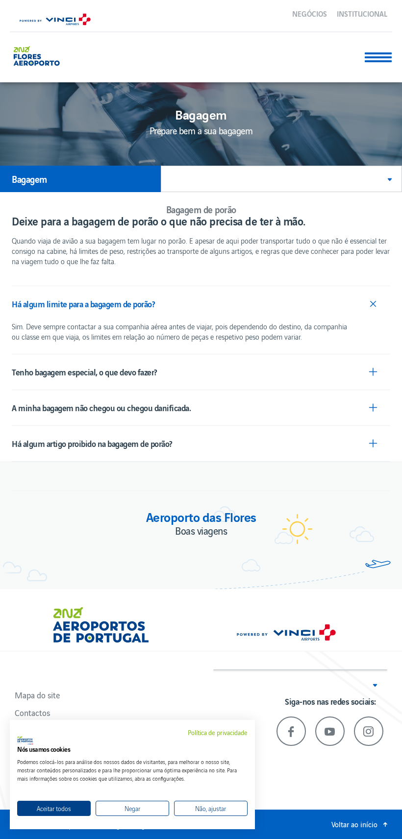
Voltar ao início (354, 824)
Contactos (32, 712)
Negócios (309, 13)
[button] (281, 179)
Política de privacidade (218, 732)
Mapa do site (37, 695)
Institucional (362, 13)
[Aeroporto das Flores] (41, 55)
